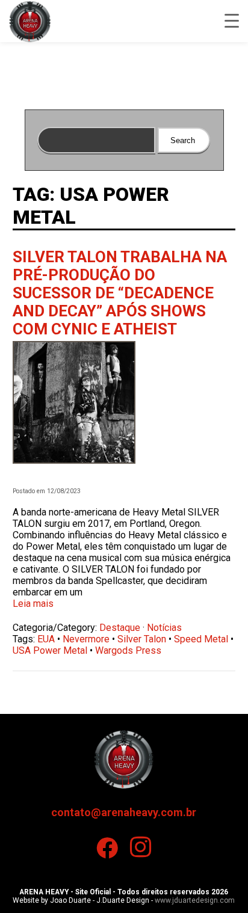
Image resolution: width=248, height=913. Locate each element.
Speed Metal (201, 639)
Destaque (119, 627)
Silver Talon (141, 639)
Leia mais (33, 603)
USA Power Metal (50, 650)
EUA (46, 639)
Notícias (164, 627)
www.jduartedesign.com (195, 900)
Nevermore (86, 639)
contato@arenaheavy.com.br (123, 812)
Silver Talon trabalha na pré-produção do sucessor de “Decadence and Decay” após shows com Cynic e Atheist (120, 293)
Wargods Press (128, 650)
